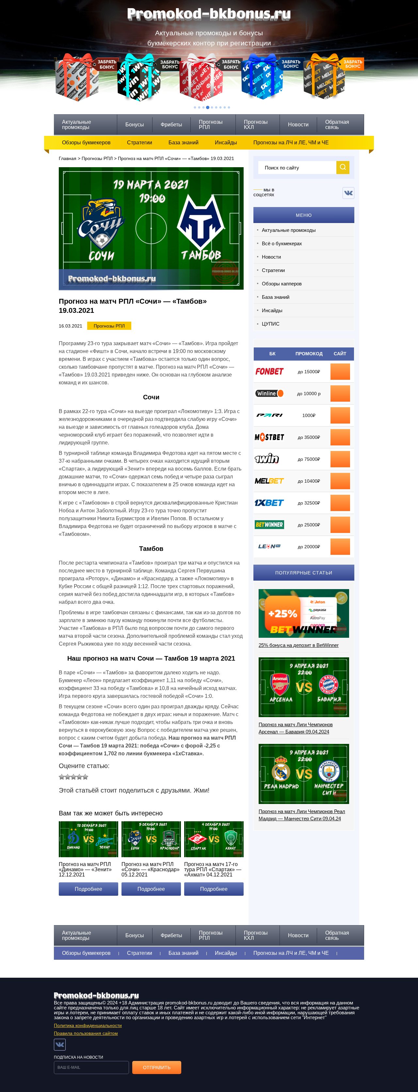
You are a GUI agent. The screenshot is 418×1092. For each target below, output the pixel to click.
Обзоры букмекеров (86, 142)
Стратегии (139, 142)
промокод (340, 437)
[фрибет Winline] (340, 390)
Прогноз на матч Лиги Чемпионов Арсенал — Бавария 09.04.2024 (296, 728)
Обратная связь (337, 124)
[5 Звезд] (85, 777)
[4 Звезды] (79, 777)
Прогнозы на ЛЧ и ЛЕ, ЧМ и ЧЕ (291, 142)
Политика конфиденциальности (88, 1025)
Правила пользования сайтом (86, 1033)
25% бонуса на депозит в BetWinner (299, 645)
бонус (340, 371)
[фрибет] (340, 412)
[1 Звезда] (62, 777)
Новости (298, 124)
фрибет (340, 415)
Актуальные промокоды (76, 124)
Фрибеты (171, 124)
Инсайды (226, 142)
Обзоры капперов (282, 283)
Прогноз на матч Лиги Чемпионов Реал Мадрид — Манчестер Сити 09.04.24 (302, 815)
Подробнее (88, 889)
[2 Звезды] (68, 777)
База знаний (184, 142)
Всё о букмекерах (282, 243)
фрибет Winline (340, 393)
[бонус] (340, 368)
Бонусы (134, 124)
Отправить (156, 1067)
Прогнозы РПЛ (211, 124)
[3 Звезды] (73, 777)
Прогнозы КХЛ (256, 124)
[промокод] (340, 434)
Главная (67, 158)
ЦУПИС (271, 324)
